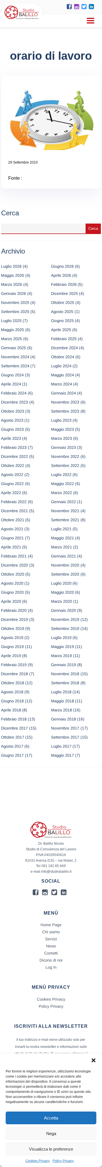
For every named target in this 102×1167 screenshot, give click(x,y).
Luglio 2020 (61, 583)
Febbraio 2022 (14, 501)
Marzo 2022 (61, 492)
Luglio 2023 (61, 420)
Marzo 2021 (61, 547)
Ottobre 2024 (62, 357)
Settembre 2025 (15, 311)
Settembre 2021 (65, 520)
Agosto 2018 (12, 692)
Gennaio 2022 (63, 501)
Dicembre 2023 (14, 402)
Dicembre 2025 (64, 293)
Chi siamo (51, 932)
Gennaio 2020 (63, 610)
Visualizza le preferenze (51, 1149)
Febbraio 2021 (14, 556)
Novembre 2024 (15, 357)
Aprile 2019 (11, 655)
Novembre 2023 (65, 402)
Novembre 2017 (65, 728)
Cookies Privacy (38, 1161)
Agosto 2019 (12, 637)
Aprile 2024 (11, 384)
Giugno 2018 (12, 701)
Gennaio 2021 (63, 556)
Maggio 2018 (62, 701)
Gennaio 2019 (63, 664)
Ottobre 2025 (62, 302)
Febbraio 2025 (63, 338)
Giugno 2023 (12, 429)
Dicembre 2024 (64, 348)
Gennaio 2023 (63, 447)
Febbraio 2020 (14, 610)
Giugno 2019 (12, 646)
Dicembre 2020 (14, 565)
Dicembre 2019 (14, 619)
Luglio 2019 (61, 637)
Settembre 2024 (15, 366)
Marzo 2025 (11, 338)
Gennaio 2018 (63, 719)
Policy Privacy (63, 1161)
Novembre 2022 (65, 456)
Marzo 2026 (11, 284)
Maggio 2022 (62, 483)
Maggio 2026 (12, 275)
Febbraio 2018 (14, 719)
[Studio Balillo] (21, 19)
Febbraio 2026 (63, 284)
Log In (51, 967)
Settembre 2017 (65, 737)
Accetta (51, 1117)
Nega (51, 1133)
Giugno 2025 (62, 320)
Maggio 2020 (62, 592)
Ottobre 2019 (12, 628)
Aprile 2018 (11, 710)
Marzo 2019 (61, 655)
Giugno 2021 (12, 538)
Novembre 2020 (65, 565)
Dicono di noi (51, 960)
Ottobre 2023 (12, 411)
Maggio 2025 (12, 329)
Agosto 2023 (12, 420)
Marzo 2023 (61, 438)
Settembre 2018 (65, 683)
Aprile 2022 (11, 492)
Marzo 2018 (61, 710)
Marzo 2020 (61, 601)
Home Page (51, 925)
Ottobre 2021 (12, 520)
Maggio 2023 (62, 429)
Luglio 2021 (61, 529)
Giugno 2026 (62, 266)
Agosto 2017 (12, 746)
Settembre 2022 (65, 465)
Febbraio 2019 (14, 664)
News (51, 946)
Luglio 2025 (11, 320)
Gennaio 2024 (63, 393)
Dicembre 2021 (14, 511)
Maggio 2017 (62, 755)
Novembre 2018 (65, 674)
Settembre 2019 (65, 628)
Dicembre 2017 (14, 728)
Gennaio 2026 (13, 293)
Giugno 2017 (12, 755)
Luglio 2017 (61, 746)
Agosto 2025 (62, 311)
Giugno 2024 (12, 375)
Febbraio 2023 (14, 447)
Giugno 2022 (12, 483)
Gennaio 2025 (13, 348)
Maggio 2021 (62, 538)
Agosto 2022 (12, 474)
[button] (93, 1060)
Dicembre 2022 (14, 456)
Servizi (51, 939)
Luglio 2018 (61, 692)
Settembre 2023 (65, 411)
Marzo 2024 (61, 384)
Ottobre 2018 (12, 683)
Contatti (51, 953)
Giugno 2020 (12, 592)
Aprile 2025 (61, 329)
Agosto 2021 (12, 529)
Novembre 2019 (65, 619)
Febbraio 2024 (14, 393)
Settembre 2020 (65, 574)
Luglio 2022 (61, 474)
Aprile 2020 (11, 601)
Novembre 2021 (65, 511)
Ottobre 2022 (12, 465)
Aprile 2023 (11, 438)
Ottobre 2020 (12, 574)
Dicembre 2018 (14, 674)
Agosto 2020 (12, 583)
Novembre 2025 (15, 302)
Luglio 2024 (61, 366)
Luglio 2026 (11, 266)
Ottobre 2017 (12, 737)
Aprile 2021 (11, 547)
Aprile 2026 (61, 275)
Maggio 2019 (62, 646)
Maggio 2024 (62, 375)
